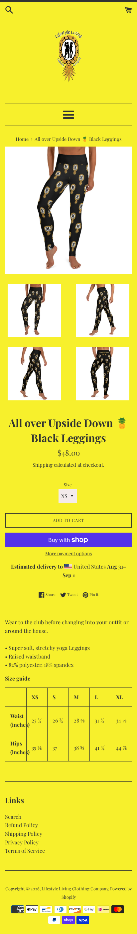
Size (67, 484)
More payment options (68, 553)
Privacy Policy (22, 842)
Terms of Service (25, 850)
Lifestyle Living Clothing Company (75, 888)
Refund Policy (21, 824)
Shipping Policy (23, 833)
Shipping (43, 464)
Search (13, 816)
